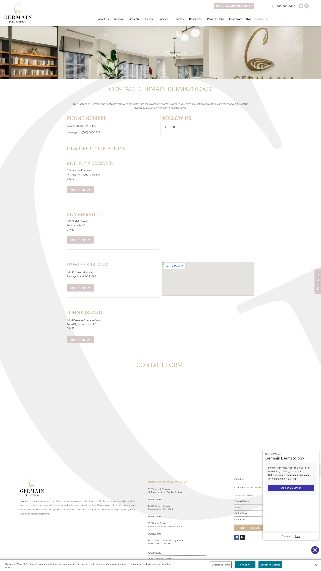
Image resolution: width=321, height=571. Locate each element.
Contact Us (261, 19)
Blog (248, 19)
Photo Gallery (241, 501)
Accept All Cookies (270, 564)
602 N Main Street (77, 221)
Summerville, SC (76, 225)
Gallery (149, 19)
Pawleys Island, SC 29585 (81, 276)
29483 (70, 229)
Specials (163, 19)
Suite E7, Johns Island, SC (81, 324)
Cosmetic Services (243, 494)
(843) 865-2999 (91, 132)
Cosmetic (134, 19)
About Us (103, 19)
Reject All (245, 564)
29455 (70, 328)
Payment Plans (215, 19)
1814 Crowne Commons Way (84, 320)
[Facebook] (301, 6)
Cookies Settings (221, 564)
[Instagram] (306, 6)
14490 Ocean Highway (80, 272)
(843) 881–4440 (86, 125)
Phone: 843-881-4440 (159, 558)
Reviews (179, 19)
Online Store (235, 19)
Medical (118, 19)
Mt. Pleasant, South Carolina (83, 174)
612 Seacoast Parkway (80, 170)
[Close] (315, 564)
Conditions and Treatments (248, 487)
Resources (195, 19)
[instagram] (173, 127)
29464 (70, 179)
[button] (104, 19)
